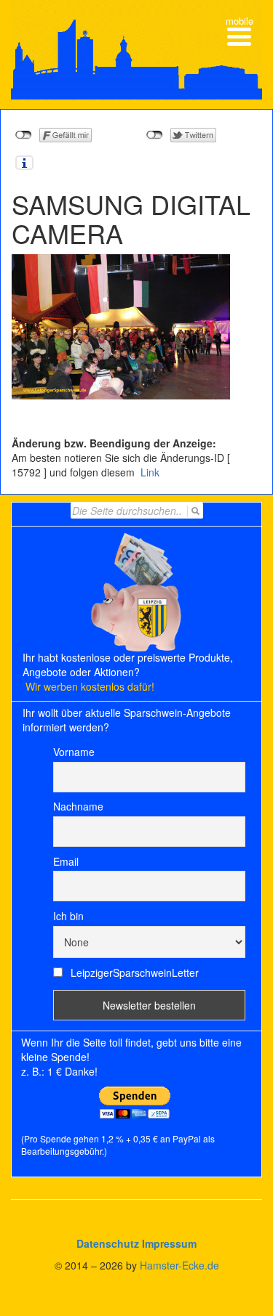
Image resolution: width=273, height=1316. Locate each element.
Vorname (74, 751)
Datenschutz (107, 1243)
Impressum (169, 1243)
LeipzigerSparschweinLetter (133, 972)
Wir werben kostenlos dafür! (89, 686)
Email (66, 861)
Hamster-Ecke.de (179, 1265)
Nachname (78, 806)
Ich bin (68, 916)
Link (148, 472)
